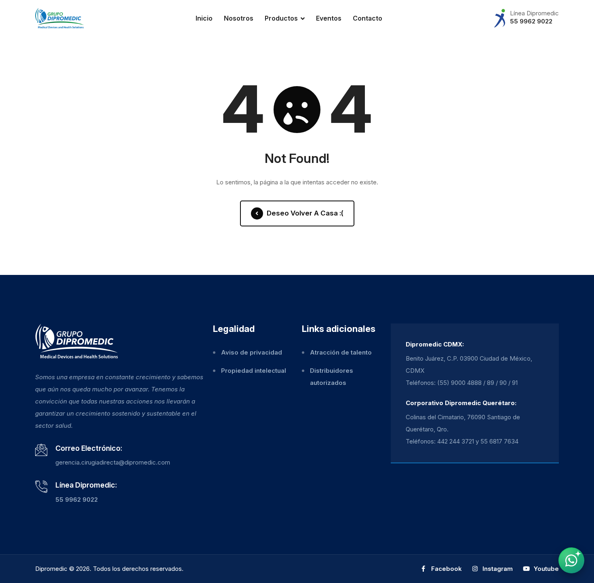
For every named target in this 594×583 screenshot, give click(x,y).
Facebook (446, 568)
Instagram (497, 568)
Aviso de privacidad (251, 352)
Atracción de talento (341, 352)
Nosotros (238, 18)
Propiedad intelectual (253, 370)
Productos (281, 18)
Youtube (545, 568)
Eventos (328, 18)
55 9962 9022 (531, 21)
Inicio (204, 18)
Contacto (367, 18)
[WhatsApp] (571, 560)
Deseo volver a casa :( (304, 213)
